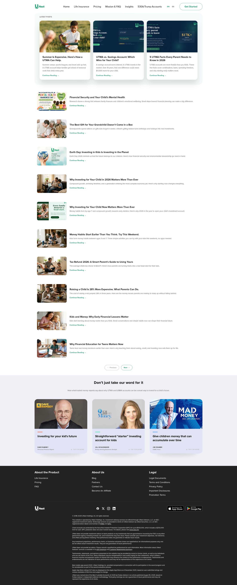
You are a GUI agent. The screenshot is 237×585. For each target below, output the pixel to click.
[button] (61, 426)
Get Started (191, 6)
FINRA (102, 524)
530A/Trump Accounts (150, 6)
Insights (129, 6)
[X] (103, 508)
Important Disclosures (159, 490)
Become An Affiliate (101, 490)
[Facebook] (97, 508)
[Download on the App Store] (175, 508)
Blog (94, 478)
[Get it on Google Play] (194, 508)
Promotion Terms (157, 495)
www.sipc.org (134, 530)
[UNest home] (40, 6)
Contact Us (97, 486)
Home (66, 6)
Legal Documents (157, 478)
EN (168, 6)
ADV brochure (101, 549)
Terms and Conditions (159, 482)
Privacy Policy (156, 486)
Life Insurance (81, 6)
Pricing (97, 6)
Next (125, 367)
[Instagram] (108, 508)
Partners (96, 482)
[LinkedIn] (114, 508)
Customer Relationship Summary (120, 549)
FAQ (37, 486)
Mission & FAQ (113, 6)
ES (173, 6)
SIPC (109, 524)
